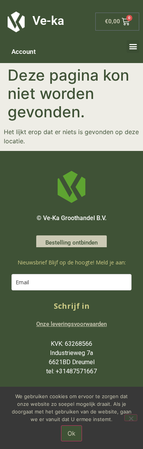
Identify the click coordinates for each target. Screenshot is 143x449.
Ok (71, 433)
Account (23, 51)
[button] (133, 46)
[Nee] (130, 417)
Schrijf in (72, 306)
